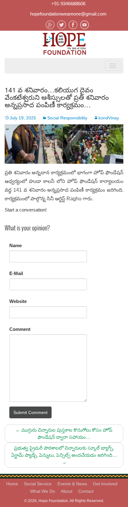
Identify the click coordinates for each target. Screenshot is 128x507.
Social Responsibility (67, 117)
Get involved (105, 483)
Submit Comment (30, 412)
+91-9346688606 (68, 3)
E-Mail (16, 273)
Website (18, 301)
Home (12, 483)
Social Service (38, 483)
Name (15, 245)
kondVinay (108, 117)
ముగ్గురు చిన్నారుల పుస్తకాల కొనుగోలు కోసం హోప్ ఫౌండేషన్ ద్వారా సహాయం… (64, 433)
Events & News (72, 483)
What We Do (42, 491)
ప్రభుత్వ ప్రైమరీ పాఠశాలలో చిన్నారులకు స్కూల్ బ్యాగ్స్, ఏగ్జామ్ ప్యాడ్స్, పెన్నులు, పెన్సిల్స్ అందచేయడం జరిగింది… (64, 455)
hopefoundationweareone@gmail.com (68, 13)
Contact (86, 491)
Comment (19, 329)
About (66, 491)
